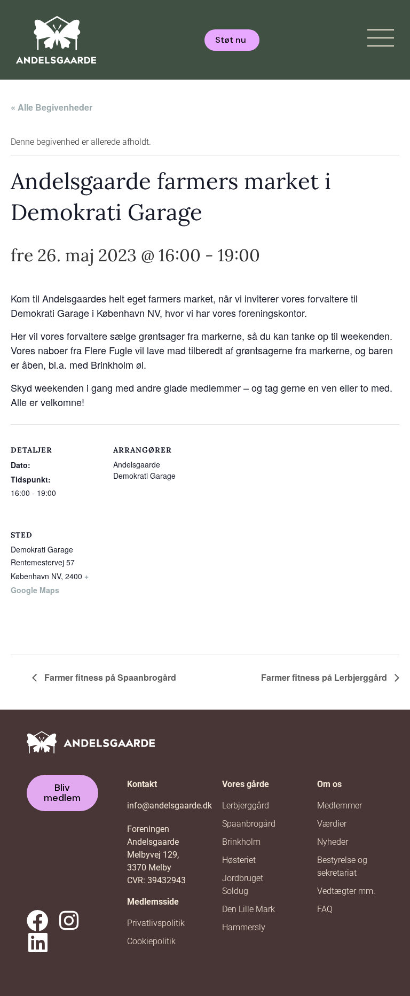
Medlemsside (153, 902)
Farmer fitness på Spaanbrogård (109, 677)
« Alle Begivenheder (51, 107)
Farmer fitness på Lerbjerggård (325, 677)
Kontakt (142, 784)
